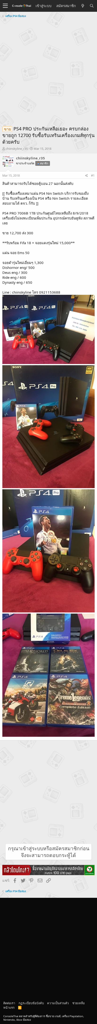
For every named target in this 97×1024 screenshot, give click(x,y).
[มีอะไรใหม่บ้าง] (82, 5)
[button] (5, 6)
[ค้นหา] (91, 5)
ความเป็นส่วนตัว (58, 1003)
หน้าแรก (9, 1007)
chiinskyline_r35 (17, 148)
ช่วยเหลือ (78, 1003)
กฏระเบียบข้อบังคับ (31, 1003)
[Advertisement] (48, 69)
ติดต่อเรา (9, 1003)
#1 (93, 176)
